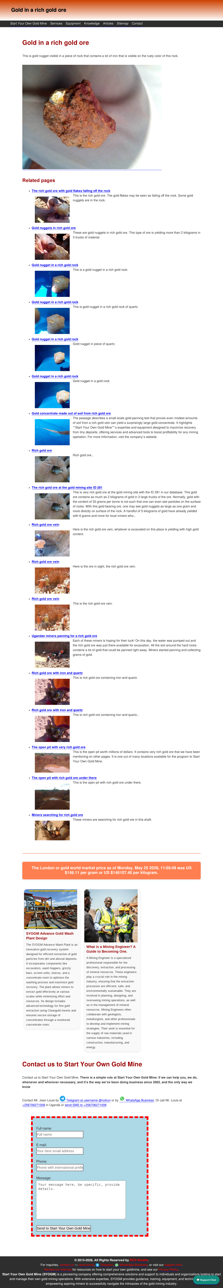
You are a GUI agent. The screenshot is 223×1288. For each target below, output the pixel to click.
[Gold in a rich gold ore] (92, 168)
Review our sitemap (58, 1269)
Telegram (106, 1265)
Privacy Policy (168, 1269)
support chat (173, 1265)
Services (56, 23)
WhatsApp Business (139, 1100)
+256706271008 (33, 1105)
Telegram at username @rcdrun (88, 1100)
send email (86, 1265)
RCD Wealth (139, 1260)
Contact (137, 23)
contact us (67, 1265)
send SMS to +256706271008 (85, 1105)
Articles (108, 23)
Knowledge (92, 23)
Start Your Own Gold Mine (28, 23)
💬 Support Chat (206, 1279)
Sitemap (122, 23)
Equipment (73, 23)
